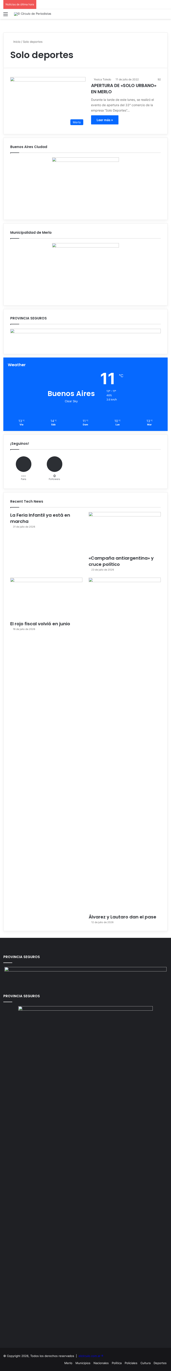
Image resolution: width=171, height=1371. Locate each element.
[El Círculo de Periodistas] (32, 14)
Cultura (145, 1363)
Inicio (16, 41)
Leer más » (105, 120)
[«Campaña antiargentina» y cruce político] (125, 532)
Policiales (131, 1363)
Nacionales (101, 1363)
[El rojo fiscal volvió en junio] (46, 598)
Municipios (82, 1363)
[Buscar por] (165, 16)
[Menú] (5, 16)
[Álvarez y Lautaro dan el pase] (125, 745)
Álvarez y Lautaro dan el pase (122, 917)
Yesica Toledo (102, 79)
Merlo (68, 1363)
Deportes (160, 1363)
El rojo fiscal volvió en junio (40, 624)
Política (117, 1363)
